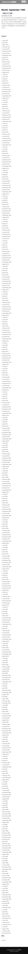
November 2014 (7, 309)
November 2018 (7, 211)
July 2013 (5, 343)
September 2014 (7, 313)
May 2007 (5, 498)
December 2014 (7, 307)
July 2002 (5, 607)
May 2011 (5, 396)
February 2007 (6, 505)
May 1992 (5, 760)
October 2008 (6, 462)
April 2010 (5, 424)
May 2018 (5, 223)
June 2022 (5, 125)
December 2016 (7, 255)
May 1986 (5, 858)
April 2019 (5, 202)
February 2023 (6, 111)
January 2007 (6, 507)
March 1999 (5, 664)
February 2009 (6, 454)
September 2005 (7, 541)
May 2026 (5, 42)
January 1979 (6, 922)
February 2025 (6, 62)
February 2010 (6, 428)
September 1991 (7, 767)
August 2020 (6, 168)
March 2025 (5, 59)
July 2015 (5, 292)
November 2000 (7, 635)
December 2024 (7, 66)
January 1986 (6, 865)
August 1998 (6, 671)
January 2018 (6, 232)
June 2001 (5, 626)
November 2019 (7, 187)
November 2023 (7, 91)
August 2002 (6, 605)
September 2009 (7, 439)
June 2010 (5, 419)
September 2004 (7, 566)
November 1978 (7, 924)
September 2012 (7, 362)
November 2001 (7, 620)
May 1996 (5, 696)
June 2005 (5, 547)
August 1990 (6, 780)
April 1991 (5, 771)
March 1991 (5, 773)
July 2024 (5, 74)
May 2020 (5, 174)
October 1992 (6, 750)
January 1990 (6, 790)
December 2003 (7, 586)
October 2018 (6, 213)
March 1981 (5, 914)
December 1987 (7, 835)
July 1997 (5, 684)
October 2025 (6, 53)
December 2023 (7, 89)
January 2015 (6, 304)
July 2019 (5, 196)
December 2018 (7, 209)
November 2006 (7, 511)
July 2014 (5, 317)
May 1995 (5, 707)
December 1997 (7, 675)
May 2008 (5, 473)
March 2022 (5, 132)
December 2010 (7, 407)
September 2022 (7, 121)
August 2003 (6, 590)
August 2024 (6, 72)
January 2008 (6, 481)
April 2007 (5, 500)
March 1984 (5, 892)
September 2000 (7, 639)
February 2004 (6, 581)
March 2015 (5, 300)
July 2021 (5, 147)
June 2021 (5, 149)
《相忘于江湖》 (7, 13)
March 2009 (5, 451)
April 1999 (5, 662)
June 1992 (5, 758)
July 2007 (5, 494)
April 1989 (5, 807)
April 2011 (5, 398)
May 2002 (5, 611)
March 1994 (5, 722)
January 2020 (6, 183)
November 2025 (7, 51)
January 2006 (6, 532)
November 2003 (7, 588)
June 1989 (5, 803)
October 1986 (6, 850)
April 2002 (5, 613)
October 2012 (6, 360)
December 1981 (7, 907)
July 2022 (5, 123)
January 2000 (6, 650)
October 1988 (6, 818)
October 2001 (6, 622)
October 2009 (6, 437)
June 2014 (5, 319)
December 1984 (7, 878)
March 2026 (5, 45)
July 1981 (5, 909)
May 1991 (5, 769)
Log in (4, 940)
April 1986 (5, 860)
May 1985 (5, 871)
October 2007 (6, 488)
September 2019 (7, 192)
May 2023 (5, 104)
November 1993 (7, 731)
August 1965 (6, 929)
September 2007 (7, 490)
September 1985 (7, 869)
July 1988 (5, 824)
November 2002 (7, 601)
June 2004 (5, 573)
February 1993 (6, 743)
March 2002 (5, 615)
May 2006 (5, 524)
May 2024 (5, 79)
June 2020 (5, 172)
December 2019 (7, 185)
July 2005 (5, 545)
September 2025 (7, 55)
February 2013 (6, 353)
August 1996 (6, 694)
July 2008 (5, 468)
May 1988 (5, 829)
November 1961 (7, 933)
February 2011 (6, 402)
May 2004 (5, 575)
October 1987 (6, 839)
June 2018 (5, 221)
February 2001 (6, 630)
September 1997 (7, 682)
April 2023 (5, 106)
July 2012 (5, 366)
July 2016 (5, 266)
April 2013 (5, 349)
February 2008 (6, 479)
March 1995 (5, 711)
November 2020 (7, 162)
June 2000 (5, 643)
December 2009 (7, 432)
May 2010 (5, 422)
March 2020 (5, 179)
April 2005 (5, 552)
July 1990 (5, 782)
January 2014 (6, 330)
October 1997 (6, 679)
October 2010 (6, 411)
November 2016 (7, 258)
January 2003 (6, 598)
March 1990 (5, 788)
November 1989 (7, 794)
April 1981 (5, 912)
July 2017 (5, 241)
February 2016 (6, 277)
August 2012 (6, 364)
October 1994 (6, 718)
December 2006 (7, 509)
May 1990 (5, 784)
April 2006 (5, 526)
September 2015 (7, 287)
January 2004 (6, 584)
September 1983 (7, 899)
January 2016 (6, 279)
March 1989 (5, 809)
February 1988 (6, 833)
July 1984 (5, 886)
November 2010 (7, 409)
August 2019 (6, 194)
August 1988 (6, 822)
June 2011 (5, 394)
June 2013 (5, 345)
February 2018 (6, 230)
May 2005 (5, 549)
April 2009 (5, 449)
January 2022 (6, 136)
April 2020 (5, 177)
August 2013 (6, 341)
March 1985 (5, 873)
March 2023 (5, 108)
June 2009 (5, 445)
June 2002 (5, 609)
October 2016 (6, 260)
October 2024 (6, 70)
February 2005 (6, 556)
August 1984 (6, 884)
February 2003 (6, 596)
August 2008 (6, 466)
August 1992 (6, 754)
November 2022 (7, 117)
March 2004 (5, 579)
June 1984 (5, 888)
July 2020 (5, 170)
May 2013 (5, 347)
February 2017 (6, 251)
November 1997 (7, 677)
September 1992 (7, 752)
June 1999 (5, 660)
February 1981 (6, 916)
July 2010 (5, 417)
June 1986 (5, 856)
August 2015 (6, 290)
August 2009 (6, 441)
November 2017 (7, 236)
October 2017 (6, 238)
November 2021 (7, 140)
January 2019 (6, 206)
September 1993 (7, 733)
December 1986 (7, 846)
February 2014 (6, 328)
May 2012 (5, 370)
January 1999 (6, 669)
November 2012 (7, 358)
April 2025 (5, 57)
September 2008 (7, 464)
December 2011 (7, 381)
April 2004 (5, 577)
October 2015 (6, 285)
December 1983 (7, 895)
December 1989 (7, 792)
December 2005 (7, 535)
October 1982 (6, 903)
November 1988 (7, 816)
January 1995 (6, 713)
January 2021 (6, 157)
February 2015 (6, 302)
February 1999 (6, 667)
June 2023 (5, 102)
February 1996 (6, 701)
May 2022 (5, 128)
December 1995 (7, 703)
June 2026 (5, 40)
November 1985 (7, 867)
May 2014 (5, 321)
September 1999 (7, 654)
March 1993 (5, 741)
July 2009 (5, 443)
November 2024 (7, 68)
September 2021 (7, 145)
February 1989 (6, 811)
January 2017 (6, 253)
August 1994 (6, 720)
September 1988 (7, 820)
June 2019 (5, 198)
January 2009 (6, 456)
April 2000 (5, 645)
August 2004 (6, 569)
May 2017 (5, 245)
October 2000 (6, 637)
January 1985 (6, 875)
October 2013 (6, 336)
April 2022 (5, 130)
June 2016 (5, 268)
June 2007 (5, 496)
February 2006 (6, 530)
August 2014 (6, 315)
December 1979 (7, 918)
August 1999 (6, 656)
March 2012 (5, 375)
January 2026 (6, 49)
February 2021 (6, 155)
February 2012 (6, 377)
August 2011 (6, 390)
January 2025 (6, 64)
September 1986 (7, 852)
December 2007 (7, 483)
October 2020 (6, 164)
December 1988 (7, 814)
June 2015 (5, 294)
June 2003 (5, 594)
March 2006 (5, 528)
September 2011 (7, 388)
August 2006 (6, 517)
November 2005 (7, 537)
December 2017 (7, 234)
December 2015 (7, 281)
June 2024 (5, 76)
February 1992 (6, 762)
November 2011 (7, 383)
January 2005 (6, 558)
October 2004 (6, 564)
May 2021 (5, 151)
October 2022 (6, 119)
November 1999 (7, 652)
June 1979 (5, 920)
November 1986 (7, 848)
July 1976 (5, 927)
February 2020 (6, 181)
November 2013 (7, 334)
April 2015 (5, 298)
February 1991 (6, 775)
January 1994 (6, 726)
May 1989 (5, 805)
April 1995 (5, 709)
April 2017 (5, 247)
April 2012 (5, 373)
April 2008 (5, 475)
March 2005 (5, 554)
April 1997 (5, 688)
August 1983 (6, 901)
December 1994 (7, 716)
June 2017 (5, 243)
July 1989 (5, 801)
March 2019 (5, 204)
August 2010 (6, 415)
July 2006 (5, 520)
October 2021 (6, 143)
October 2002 (6, 603)
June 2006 (5, 522)
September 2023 (7, 96)
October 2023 (6, 94)
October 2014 (6, 311)
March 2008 (5, 477)
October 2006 (6, 513)
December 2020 (7, 160)
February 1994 (6, 724)
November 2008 (7, 460)
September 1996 (7, 692)
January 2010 (6, 430)
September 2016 (7, 262)
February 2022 (6, 134)
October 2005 (6, 539)
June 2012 (5, 368)
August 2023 (6, 98)
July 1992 (5, 756)
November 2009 (7, 434)
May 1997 (5, 686)
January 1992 (6, 765)
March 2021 (5, 153)
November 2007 (7, 486)
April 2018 (5, 226)
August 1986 (6, 854)
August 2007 (6, 492)
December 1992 (7, 748)
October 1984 (6, 880)
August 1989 (6, 799)
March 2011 (5, 400)
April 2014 (5, 324)
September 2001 (7, 624)
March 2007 (5, 503)
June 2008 (5, 471)
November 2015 (7, 283)
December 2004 (7, 560)
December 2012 (7, 356)
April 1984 (5, 890)
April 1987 (5, 841)
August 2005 (6, 543)
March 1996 (5, 699)
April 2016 (5, 272)
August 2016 (6, 264)
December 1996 (7, 690)
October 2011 (6, 385)
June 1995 (5, 705)
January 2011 (6, 405)
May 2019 (5, 200)
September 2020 (7, 166)
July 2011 (5, 392)
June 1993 (5, 737)
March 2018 (5, 228)
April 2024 (5, 81)
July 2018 (5, 219)
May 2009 (5, 447)
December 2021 (7, 138)
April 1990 (5, 786)
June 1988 (5, 826)
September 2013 (7, 339)
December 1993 (7, 728)
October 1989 (6, 797)
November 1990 (7, 777)
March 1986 (5, 863)
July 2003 (5, 592)
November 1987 (7, 837)
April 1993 (5, 739)
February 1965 (6, 931)
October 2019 (6, 189)
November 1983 (7, 897)
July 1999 (5, 658)
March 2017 (5, 249)
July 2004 (5, 571)
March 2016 (5, 275)
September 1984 (7, 882)
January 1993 (6, 745)
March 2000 (5, 647)
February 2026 (6, 47)
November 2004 (7, 562)
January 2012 (6, 379)
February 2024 (6, 85)
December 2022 (7, 115)
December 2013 (7, 332)
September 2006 (7, 515)
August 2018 (6, 217)
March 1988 (5, 831)
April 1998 (5, 673)
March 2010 (5, 426)
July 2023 (5, 100)
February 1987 (6, 843)
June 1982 (5, 905)
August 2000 (6, 641)
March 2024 (5, 83)
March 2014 (5, 326)
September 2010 (7, 413)
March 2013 (5, 351)
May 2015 (5, 296)
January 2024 (6, 87)
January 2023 (6, 113)
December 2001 (7, 618)
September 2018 (7, 215)
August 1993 (6, 735)
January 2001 (6, 633)
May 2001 (5, 628)
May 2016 (5, 270)
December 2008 (7, 458)
